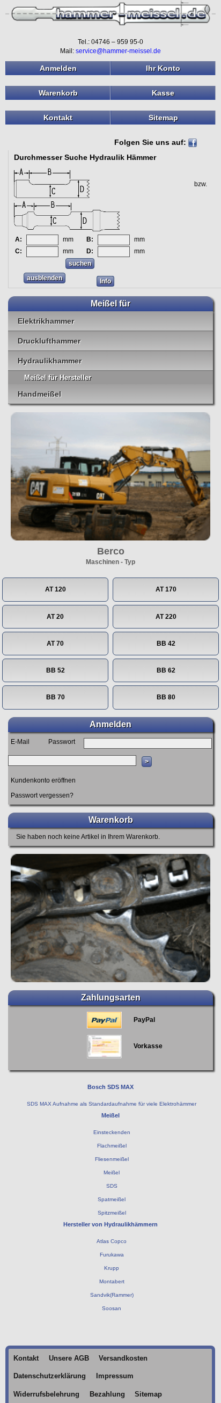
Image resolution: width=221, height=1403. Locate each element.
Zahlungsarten (111, 997)
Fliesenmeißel (112, 1159)
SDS (111, 1186)
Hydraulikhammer (50, 360)
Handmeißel (39, 394)
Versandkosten (123, 1358)
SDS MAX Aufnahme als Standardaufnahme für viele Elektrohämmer (111, 1104)
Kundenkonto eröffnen (43, 780)
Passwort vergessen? (42, 795)
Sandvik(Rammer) (112, 1295)
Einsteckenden (111, 1132)
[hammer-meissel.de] (110, 13)
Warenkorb (58, 93)
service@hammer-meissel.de (118, 51)
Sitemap (163, 117)
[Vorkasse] (104, 1046)
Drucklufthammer (49, 341)
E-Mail (20, 742)
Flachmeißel (112, 1146)
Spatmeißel (112, 1199)
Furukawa (112, 1255)
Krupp (111, 1268)
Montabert (111, 1281)
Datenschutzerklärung (49, 1376)
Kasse (163, 93)
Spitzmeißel (112, 1213)
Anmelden (58, 68)
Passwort (61, 742)
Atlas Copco (112, 1241)
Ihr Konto (163, 68)
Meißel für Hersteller (57, 378)
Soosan (111, 1308)
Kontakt (57, 117)
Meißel (112, 1172)
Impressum (115, 1376)
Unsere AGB (69, 1358)
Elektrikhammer (46, 321)
